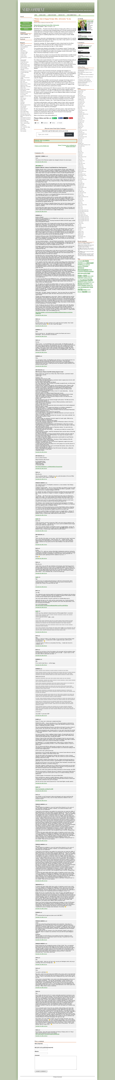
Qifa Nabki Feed (81, 191)
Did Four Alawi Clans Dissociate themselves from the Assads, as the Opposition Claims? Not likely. (86, 246)
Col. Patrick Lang (23, 53)
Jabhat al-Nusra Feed (82, 156)
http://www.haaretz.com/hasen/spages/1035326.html (47, 1034)
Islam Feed (80, 151)
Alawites (80, 263)
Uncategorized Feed (82, 227)
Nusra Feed (80, 182)
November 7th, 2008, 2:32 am (41, 953)
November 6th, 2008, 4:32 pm (41, 325)
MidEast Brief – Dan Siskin (25, 86)
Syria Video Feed (81, 212)
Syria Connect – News (24, 112)
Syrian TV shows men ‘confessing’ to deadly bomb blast (67, 146)
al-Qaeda (80, 261)
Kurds (90, 280)
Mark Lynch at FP (23, 82)
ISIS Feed (80, 150)
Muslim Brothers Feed (82, 175)
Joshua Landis (42, 14)
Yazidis (84, 292)
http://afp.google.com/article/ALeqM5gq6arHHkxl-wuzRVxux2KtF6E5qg (52, 605)
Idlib (79, 273)
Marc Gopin (22, 81)
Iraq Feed (80, 148)
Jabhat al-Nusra (88, 277)
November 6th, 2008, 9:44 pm (41, 800)
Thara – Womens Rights (25, 123)
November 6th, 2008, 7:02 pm (41, 515)
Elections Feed (80, 126)
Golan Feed (80, 139)
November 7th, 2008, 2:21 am (41, 939)
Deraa (90, 269)
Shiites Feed (80, 203)
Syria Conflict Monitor (24, 111)
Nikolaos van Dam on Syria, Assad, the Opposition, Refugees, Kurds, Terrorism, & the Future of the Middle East (86, 254)
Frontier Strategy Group (24, 64)
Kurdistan (83, 280)
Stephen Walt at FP (24, 108)
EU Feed (79, 128)
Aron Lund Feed (81, 100)
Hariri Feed (80, 142)
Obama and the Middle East (42, 145)
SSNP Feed (80, 206)
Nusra (80, 284)
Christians (85, 266)
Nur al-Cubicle (23, 94)
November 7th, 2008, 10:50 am (41, 987)
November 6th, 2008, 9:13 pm (41, 715)
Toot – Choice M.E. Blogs (25, 127)
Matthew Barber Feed (82, 171)
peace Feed (80, 188)
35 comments (46, 140)
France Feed (80, 135)
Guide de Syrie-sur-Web (25, 66)
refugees (83, 285)
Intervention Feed (81, 146)
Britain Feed (80, 108)
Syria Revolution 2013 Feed (83, 211)
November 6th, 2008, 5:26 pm (41, 452)
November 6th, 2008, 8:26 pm (41, 586)
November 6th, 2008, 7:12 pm (41, 530)
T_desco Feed (80, 223)
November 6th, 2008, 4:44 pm (41, 336)
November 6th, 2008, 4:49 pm (41, 352)
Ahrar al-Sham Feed (82, 90)
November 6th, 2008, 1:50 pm (41, 161)
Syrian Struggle (23, 120)
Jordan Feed (80, 159)
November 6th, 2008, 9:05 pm (41, 655)
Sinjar (91, 287)
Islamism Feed (80, 152)
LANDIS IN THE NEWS (52, 14)
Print (41, 140)
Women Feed (80, 235)
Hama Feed (80, 140)
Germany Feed (81, 138)
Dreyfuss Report (23, 56)
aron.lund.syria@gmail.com (85, 46)
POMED (22, 100)
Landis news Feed (81, 163)
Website (37, 1051)
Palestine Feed (80, 186)
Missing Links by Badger (25, 89)
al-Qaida (86, 261)
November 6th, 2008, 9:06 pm (41, 664)
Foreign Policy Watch (24, 62)
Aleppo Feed (80, 92)
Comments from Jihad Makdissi (84, 79)
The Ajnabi (22, 124)
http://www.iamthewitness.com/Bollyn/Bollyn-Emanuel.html (49, 466)
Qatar (91, 283)
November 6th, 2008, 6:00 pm (41, 468)
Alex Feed (80, 94)
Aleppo (84, 263)
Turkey (85, 289)
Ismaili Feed (80, 154)
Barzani (83, 264)
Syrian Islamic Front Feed (83, 215)
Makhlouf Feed (80, 170)
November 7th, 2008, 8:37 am (41, 964)
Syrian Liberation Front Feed (83, 216)
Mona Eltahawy (23, 90)
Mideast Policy (23, 87)
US (41, 141)
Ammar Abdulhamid (24, 46)
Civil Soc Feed (80, 115)
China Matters (23, 50)
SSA (79, 14)
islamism (81, 278)
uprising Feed (80, 228)
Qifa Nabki (22, 103)
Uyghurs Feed (80, 231)
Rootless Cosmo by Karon (25, 104)
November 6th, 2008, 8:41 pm (41, 631)
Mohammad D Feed (81, 174)
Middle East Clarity (23, 85)
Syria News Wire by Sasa (25, 114)
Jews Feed (80, 158)
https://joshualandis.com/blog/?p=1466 (44, 789)
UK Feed (79, 224)
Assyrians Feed (81, 103)
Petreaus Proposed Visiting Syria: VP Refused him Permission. (85, 82)
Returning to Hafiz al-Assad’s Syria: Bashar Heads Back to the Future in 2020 (86, 249)
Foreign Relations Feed (82, 134)
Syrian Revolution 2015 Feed (83, 220)
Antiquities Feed (81, 99)
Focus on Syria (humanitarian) (23, 60)
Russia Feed (80, 198)
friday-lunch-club (23, 63)
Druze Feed (80, 119)
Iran (88, 273)
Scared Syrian (23, 107)
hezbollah (91, 271)
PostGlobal (22, 102)
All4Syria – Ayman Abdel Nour (26, 45)
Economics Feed (81, 120)
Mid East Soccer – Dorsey (25, 83)
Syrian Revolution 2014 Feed (83, 219)
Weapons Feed (81, 232)
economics (81, 271)
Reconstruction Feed (82, 192)
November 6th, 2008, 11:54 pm (41, 840)
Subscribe (69, 134)
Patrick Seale (22, 99)
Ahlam (79, 242)
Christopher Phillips (24, 52)
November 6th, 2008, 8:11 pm (41, 573)
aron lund (89, 263)
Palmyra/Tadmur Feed (82, 187)
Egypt (86, 271)
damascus (81, 268)
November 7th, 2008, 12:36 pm (41, 1035)
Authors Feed (80, 104)
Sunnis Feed (80, 208)
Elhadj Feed (80, 127)
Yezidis (89, 291)
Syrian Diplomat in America (25, 117)
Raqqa (79, 285)
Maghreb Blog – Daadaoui (25, 79)
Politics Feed (80, 190)
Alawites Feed (80, 91)
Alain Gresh (22, 44)
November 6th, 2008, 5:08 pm (41, 366)
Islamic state (90, 276)
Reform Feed (80, 194)
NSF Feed (80, 180)
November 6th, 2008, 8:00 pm (41, 558)
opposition (85, 283)
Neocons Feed (80, 178)
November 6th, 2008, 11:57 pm (41, 880)
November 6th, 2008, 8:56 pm (41, 645)
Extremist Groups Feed (82, 130)
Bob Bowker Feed (81, 106)
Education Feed (81, 122)
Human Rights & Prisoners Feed (84, 144)
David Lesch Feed (81, 118)
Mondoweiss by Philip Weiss (25, 91)
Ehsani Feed (80, 124)
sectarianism (85, 287)
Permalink (36, 140)
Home (35, 14)
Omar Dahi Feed (81, 183)
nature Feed (80, 176)
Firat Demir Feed (81, 132)
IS (82, 276)
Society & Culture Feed (82, 204)
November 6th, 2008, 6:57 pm (41, 479)
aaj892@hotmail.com (84, 58)
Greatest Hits (61, 14)
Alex (37, 519)
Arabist (21, 49)
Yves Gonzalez (23, 131)
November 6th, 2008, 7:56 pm (41, 544)
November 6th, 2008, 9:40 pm (41, 790)
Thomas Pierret (23, 125)
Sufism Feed (80, 207)
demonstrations (83, 269)
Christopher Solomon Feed (83, 114)
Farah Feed (80, 131)
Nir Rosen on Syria (24, 93)
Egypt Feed (80, 123)
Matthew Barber (87, 282)
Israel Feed (80, 155)
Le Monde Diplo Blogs (24, 72)
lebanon (80, 282)
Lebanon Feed (80, 166)
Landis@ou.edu (84, 31)
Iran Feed (80, 147)
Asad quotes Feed (81, 102)
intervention (83, 273)
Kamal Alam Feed (81, 160)
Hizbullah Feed (80, 143)
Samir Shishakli (23, 106)
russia (88, 285)
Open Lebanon (23, 98)
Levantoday (22, 76)
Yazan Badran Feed (81, 236)
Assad (80, 264)
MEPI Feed (80, 172)
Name (38, 1043)
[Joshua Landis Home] (82, 30)
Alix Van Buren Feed (82, 96)
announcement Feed (82, 98)
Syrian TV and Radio (24, 121)
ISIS (85, 275)
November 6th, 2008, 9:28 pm (41, 783)
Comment (37, 1055)
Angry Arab (22, 48)
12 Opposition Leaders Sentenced (84, 80)
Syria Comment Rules (71, 14)
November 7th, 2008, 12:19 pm (41, 1026)
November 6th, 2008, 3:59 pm (41, 315)
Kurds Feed (80, 162)
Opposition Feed (81, 184)
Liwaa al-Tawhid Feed (82, 168)
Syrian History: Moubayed (25, 119)
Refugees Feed (81, 195)
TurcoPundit (22, 128)
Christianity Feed (81, 112)
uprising (88, 289)
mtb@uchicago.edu (84, 37)
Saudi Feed (80, 202)
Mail (44, 1047)
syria (80, 289)
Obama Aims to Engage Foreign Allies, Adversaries (46, 25)
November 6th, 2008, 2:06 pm (41, 211)
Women (80, 291)
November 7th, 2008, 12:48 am (41, 908)
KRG (79, 280)
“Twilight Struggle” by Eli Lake (83, 85)
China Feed (80, 111)
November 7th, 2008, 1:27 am (41, 917)
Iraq (80, 275)
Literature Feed (81, 167)
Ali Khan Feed (80, 95)
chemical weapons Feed (82, 110)
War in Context (23, 129)
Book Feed (80, 107)
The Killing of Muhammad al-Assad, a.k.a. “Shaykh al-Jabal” (85, 243)
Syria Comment (23, 110)
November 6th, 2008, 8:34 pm (41, 607)
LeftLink (21, 73)
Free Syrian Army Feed (82, 136)
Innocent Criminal (23, 67)
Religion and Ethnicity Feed (83, 196)
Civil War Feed (80, 116)
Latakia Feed (80, 164)
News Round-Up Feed (82, 179)
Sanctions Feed (81, 200)
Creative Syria (23, 54)
